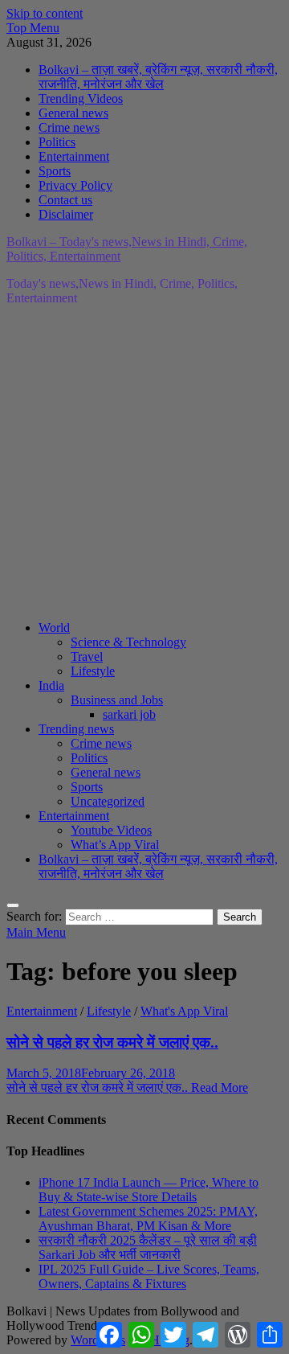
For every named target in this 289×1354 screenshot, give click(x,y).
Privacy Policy (75, 185)
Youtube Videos (111, 830)
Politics (57, 142)
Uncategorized (107, 801)
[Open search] (12, 905)
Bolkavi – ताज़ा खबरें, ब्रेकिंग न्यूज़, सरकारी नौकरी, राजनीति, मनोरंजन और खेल (158, 77)
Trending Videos (81, 98)
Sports (55, 171)
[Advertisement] (144, 463)
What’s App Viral (115, 844)
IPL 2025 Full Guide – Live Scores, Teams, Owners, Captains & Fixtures (149, 1276)
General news (73, 113)
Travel (87, 656)
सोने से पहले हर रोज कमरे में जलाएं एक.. (112, 1042)
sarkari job (129, 714)
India (51, 685)
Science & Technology (128, 642)
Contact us (65, 200)
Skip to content (44, 13)
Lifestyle (93, 671)
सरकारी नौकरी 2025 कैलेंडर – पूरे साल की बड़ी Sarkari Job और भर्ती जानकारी (148, 1247)
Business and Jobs (117, 700)
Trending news (76, 729)
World (54, 627)
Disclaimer (66, 214)
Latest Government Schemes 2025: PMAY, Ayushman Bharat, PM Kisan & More (148, 1218)
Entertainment (74, 156)
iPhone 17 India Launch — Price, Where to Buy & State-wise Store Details (148, 1190)
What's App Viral (184, 1011)
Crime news (69, 127)
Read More (127, 1087)
